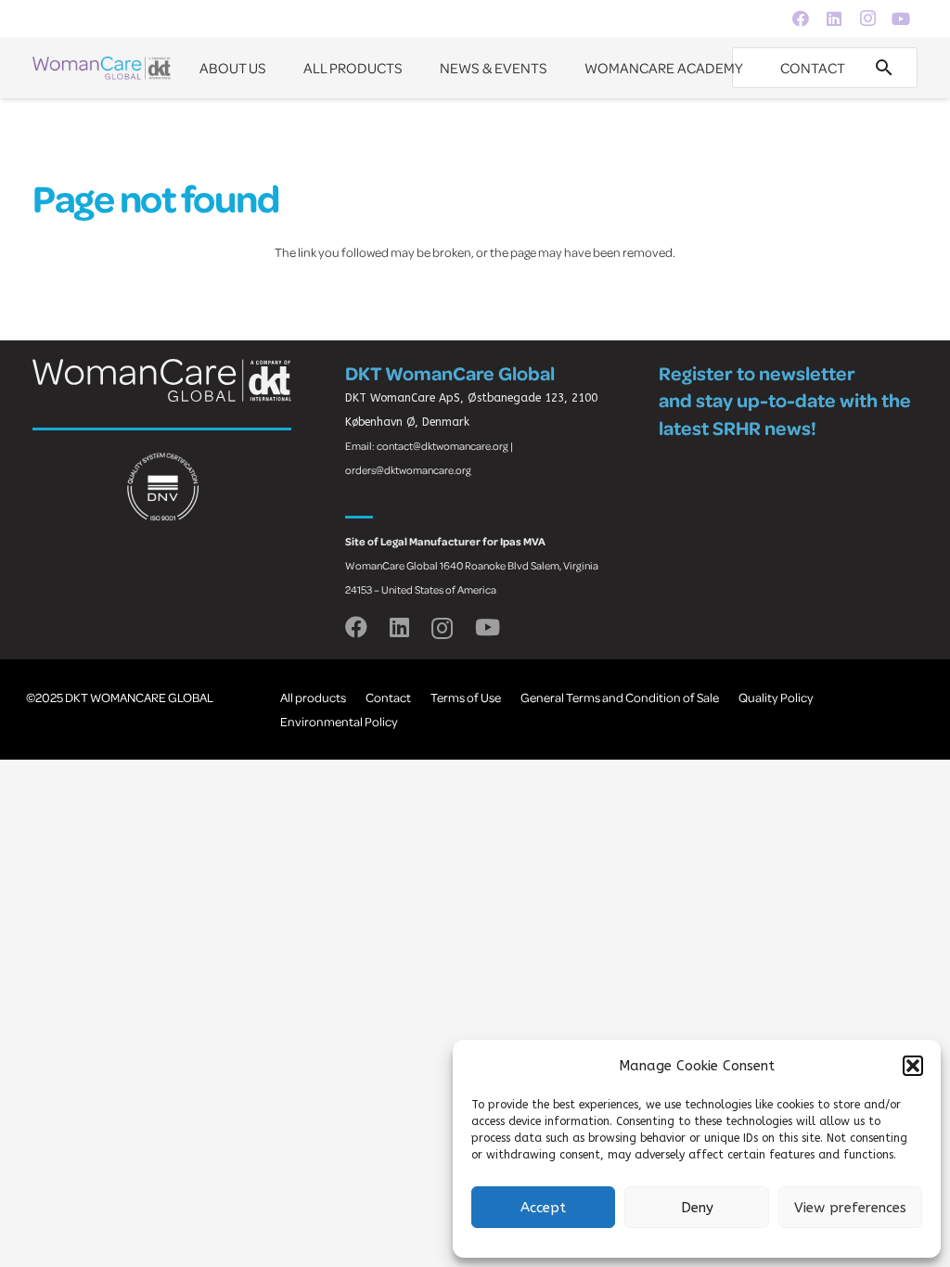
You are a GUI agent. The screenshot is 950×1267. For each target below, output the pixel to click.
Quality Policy (776, 697)
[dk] (101, 68)
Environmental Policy (339, 721)
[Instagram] (867, 18)
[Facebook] (800, 18)
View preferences (850, 1207)
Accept (543, 1207)
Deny (697, 1207)
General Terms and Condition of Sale (619, 697)
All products (313, 697)
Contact (388, 697)
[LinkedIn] (834, 18)
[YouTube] (901, 18)
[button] (913, 1065)
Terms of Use (465, 697)
